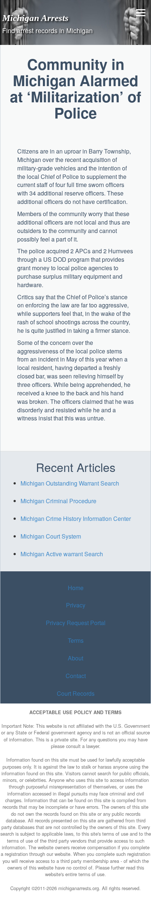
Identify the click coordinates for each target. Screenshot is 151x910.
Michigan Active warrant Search (62, 554)
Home (76, 587)
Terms (76, 640)
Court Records (76, 693)
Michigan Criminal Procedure (58, 501)
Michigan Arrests (35, 18)
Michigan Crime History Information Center (76, 518)
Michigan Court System (51, 536)
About (75, 658)
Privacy (75, 605)
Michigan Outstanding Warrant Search (70, 483)
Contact (76, 675)
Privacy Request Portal (76, 622)
